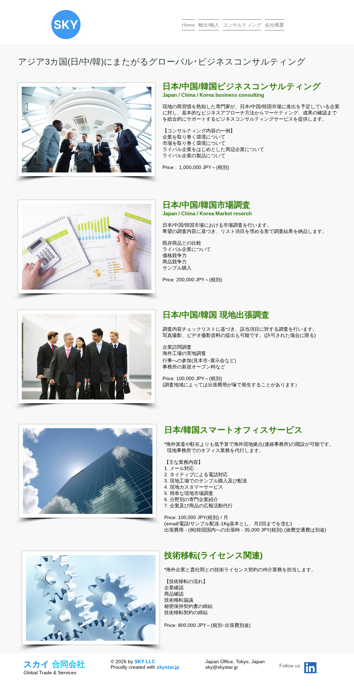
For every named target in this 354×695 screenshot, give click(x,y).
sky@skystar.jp (221, 667)
